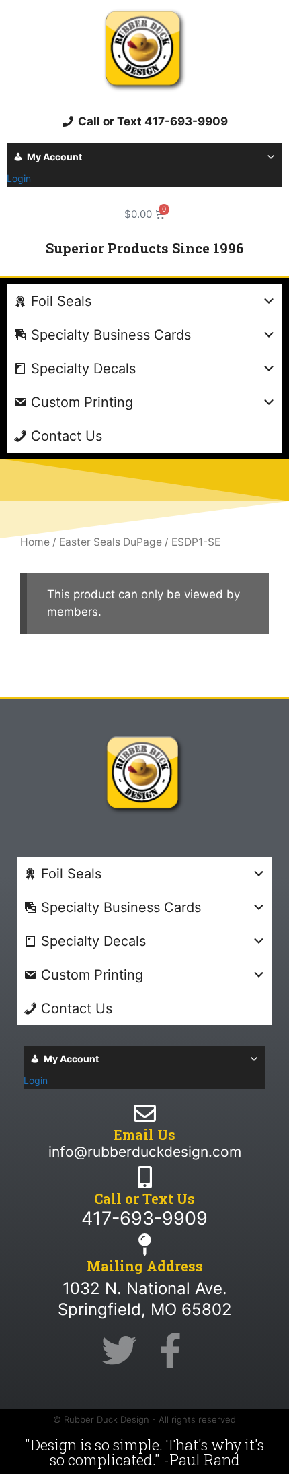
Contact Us (66, 436)
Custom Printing (82, 402)
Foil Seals (61, 301)
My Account (54, 156)
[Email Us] (145, 1113)
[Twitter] (118, 1350)
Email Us (144, 1134)
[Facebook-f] (170, 1350)
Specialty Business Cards (111, 335)
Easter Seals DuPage (110, 542)
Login (19, 178)
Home (35, 542)
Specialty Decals (83, 368)
